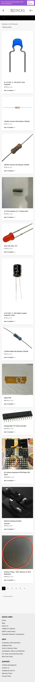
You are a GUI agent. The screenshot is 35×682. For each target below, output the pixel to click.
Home (4, 620)
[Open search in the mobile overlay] (32, 18)
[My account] (3, 10)
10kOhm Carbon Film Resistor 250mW (16, 165)
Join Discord (30, 2)
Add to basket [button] (9, 90)
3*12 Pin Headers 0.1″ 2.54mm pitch (16, 211)
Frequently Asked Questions (11, 643)
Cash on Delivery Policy (9, 648)
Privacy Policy (6, 676)
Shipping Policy (7, 645)
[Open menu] (3, 18)
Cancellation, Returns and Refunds (13, 651)
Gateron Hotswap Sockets (12, 521)
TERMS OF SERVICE (8, 629)
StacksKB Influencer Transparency (13, 634)
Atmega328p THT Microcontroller (15, 426)
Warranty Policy (7, 673)
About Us (5, 626)
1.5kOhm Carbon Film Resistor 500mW (17, 121)
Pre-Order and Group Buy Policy (12, 654)
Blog (3, 623)
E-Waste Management (9, 665)
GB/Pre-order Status (8, 631)
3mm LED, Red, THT (10, 246)
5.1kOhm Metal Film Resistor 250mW (16, 351)
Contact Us (5, 668)
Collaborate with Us (8, 670)
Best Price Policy (7, 656)
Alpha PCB (7, 398)
